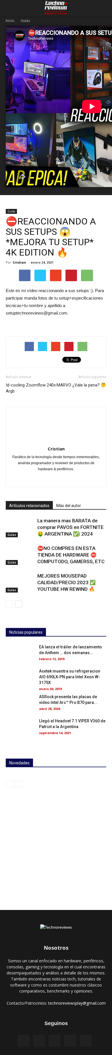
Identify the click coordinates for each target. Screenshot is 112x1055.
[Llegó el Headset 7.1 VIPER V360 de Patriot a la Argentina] (20, 728)
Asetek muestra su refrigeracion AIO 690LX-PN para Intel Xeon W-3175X (69, 677)
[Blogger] (32, 478)
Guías (25, 20)
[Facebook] (23, 1040)
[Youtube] (80, 478)
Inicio (10, 20)
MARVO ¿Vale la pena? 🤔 (81, 385)
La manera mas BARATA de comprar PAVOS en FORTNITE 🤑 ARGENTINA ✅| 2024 (70, 527)
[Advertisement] (56, 847)
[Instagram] (56, 478)
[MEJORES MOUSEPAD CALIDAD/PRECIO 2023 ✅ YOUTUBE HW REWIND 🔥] (20, 583)
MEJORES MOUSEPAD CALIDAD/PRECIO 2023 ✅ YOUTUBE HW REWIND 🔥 (66, 582)
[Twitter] (68, 478)
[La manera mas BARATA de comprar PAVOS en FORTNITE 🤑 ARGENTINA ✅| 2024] (20, 527)
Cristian (19, 262)
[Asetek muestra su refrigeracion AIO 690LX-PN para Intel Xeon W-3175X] (20, 678)
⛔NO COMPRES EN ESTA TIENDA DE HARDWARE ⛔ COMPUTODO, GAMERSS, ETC (71, 554)
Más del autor (68, 505)
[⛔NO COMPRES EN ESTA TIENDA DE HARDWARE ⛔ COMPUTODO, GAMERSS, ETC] (20, 555)
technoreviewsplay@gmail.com (77, 1003)
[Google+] (44, 478)
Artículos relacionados (29, 505)
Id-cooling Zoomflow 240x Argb (31, 388)
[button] (104, 8)
